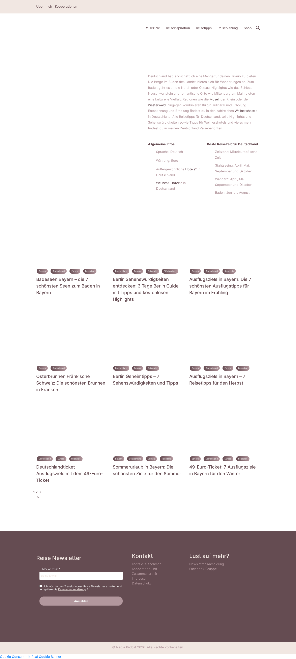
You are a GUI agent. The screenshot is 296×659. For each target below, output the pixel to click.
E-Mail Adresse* (49, 569)
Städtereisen (170, 271)
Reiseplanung (228, 28)
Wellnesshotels (246, 111)
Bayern (42, 271)
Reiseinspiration (178, 28)
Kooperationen (66, 6)
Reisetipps (204, 28)
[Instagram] (240, 7)
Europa (74, 271)
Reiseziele (152, 28)
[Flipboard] (252, 7)
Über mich (44, 6)
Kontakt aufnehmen (146, 564)
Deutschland (59, 271)
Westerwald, (157, 105)
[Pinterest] (246, 7)
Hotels (190, 169)
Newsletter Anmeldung (206, 564)
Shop (248, 28)
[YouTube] (258, 7)
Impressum (140, 578)
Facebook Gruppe (203, 569)
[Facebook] (235, 7)
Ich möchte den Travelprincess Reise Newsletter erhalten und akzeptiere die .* (80, 588)
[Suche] (258, 27)
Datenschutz (141, 583)
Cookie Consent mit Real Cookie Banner (30, 657)
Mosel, (214, 99)
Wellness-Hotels (168, 183)
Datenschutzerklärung (72, 589)
